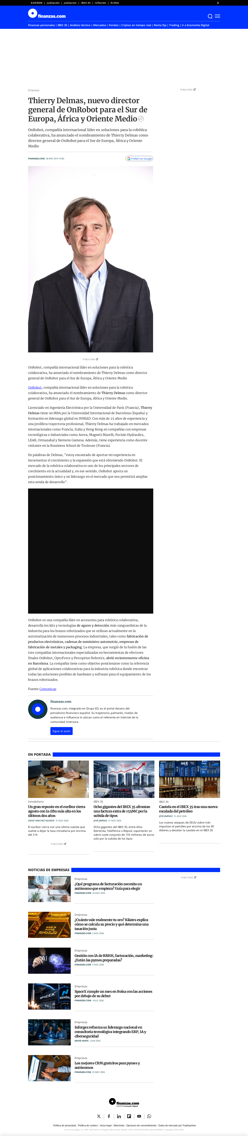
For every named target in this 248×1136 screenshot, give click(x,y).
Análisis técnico (80, 25)
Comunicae (48, 689)
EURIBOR (37, 2)
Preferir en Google (141, 158)
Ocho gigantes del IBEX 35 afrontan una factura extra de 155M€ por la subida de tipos (122, 811)
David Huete (82, 1040)
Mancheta (119, 1125)
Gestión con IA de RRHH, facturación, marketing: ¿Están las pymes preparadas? (114, 957)
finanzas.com (36, 158)
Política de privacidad (64, 1125)
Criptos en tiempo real (136, 25)
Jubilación (53, 2)
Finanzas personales (41, 25)
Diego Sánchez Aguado (41, 820)
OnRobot (35, 387)
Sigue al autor (62, 731)
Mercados (99, 25)
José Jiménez (100, 820)
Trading (174, 25)
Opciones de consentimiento (141, 1125)
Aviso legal (106, 1125)
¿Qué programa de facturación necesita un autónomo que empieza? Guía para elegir (108, 886)
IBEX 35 (86, 2)
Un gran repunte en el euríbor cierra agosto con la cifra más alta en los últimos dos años (56, 811)
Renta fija (160, 25)
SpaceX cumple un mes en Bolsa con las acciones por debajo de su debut (113, 993)
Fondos (114, 25)
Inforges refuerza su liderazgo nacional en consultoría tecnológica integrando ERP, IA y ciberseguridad (110, 1031)
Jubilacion (70, 2)
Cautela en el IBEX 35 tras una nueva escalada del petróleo (188, 809)
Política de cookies (88, 1125)
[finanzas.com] (124, 1103)
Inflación (100, 2)
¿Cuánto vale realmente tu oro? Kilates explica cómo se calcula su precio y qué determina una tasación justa (112, 924)
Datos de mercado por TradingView (177, 1125)
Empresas (34, 90)
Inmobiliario (36, 801)
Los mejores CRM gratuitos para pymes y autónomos (107, 1065)
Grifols (115, 2)
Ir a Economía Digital (195, 25)
